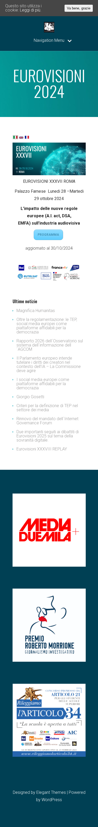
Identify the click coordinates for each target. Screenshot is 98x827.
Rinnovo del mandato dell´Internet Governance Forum (47, 420)
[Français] (27, 137)
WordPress (52, 799)
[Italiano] (15, 137)
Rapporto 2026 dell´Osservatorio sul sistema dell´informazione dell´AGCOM (49, 345)
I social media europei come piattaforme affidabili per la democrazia (42, 383)
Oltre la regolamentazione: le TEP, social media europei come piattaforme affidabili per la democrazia (46, 326)
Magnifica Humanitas (35, 310)
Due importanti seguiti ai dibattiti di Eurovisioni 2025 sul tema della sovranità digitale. (47, 436)
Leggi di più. (30, 10)
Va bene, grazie (78, 8)
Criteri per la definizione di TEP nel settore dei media (47, 407)
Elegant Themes (51, 792)
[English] (21, 138)
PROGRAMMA (48, 235)
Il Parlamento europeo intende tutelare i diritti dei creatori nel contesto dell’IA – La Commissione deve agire (48, 364)
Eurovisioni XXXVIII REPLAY (41, 449)
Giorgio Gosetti (30, 396)
